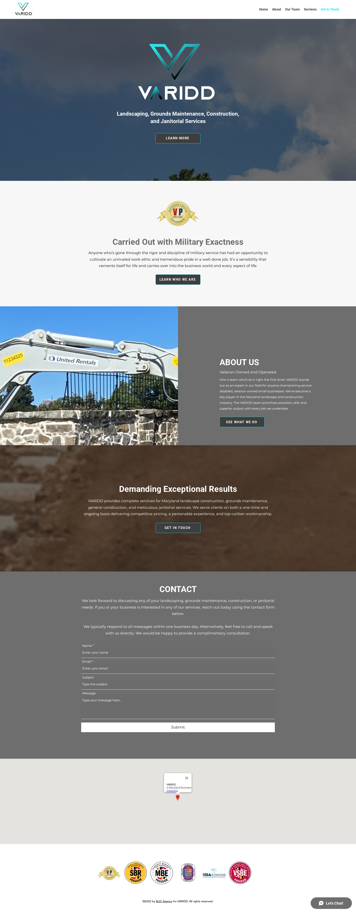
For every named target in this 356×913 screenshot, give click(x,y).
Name (87, 645)
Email (86, 661)
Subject (88, 677)
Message (89, 693)
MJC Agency (164, 901)
